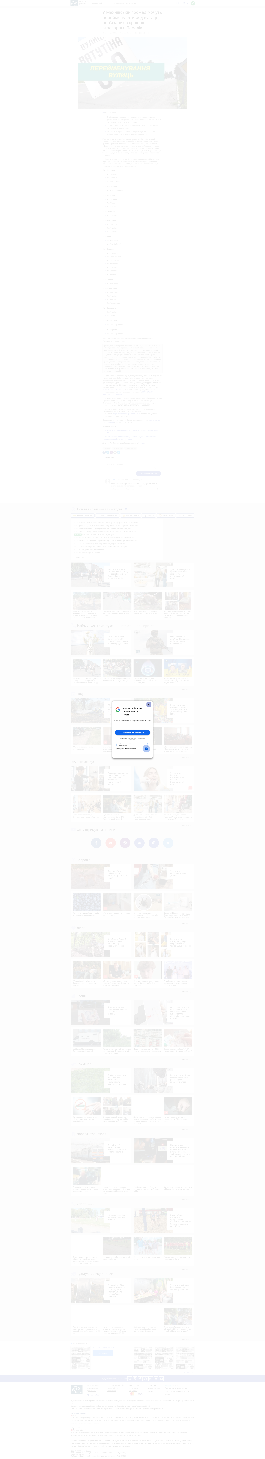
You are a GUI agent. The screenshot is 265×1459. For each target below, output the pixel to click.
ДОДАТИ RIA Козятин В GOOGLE (132, 732)
